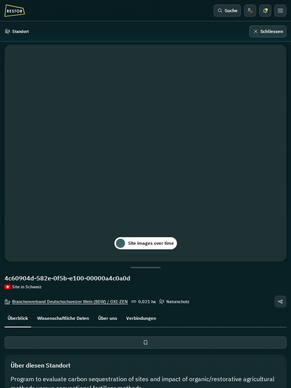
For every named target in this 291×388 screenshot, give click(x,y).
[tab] (18, 317)
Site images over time (151, 243)
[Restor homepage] (15, 11)
